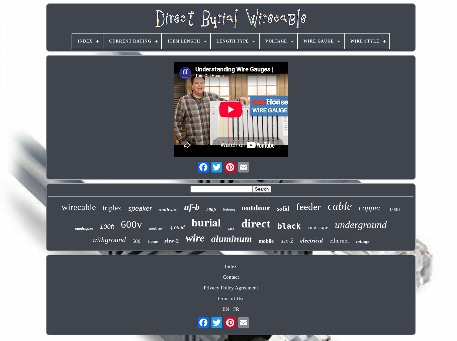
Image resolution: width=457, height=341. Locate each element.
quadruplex (84, 228)
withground (109, 239)
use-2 (286, 240)
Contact (231, 277)
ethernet (339, 240)
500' (137, 241)
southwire (168, 209)
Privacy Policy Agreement (231, 287)
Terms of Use (231, 298)
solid (283, 208)
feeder (308, 206)
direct (256, 223)
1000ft (394, 209)
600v (131, 224)
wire (195, 238)
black (289, 226)
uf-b (192, 207)
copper (370, 207)
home (153, 241)
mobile (266, 241)
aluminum (231, 238)
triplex (112, 208)
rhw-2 (171, 240)
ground (177, 227)
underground (361, 224)
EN (225, 309)
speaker (140, 208)
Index (231, 266)
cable (340, 206)
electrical (311, 240)
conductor (156, 228)
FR (236, 309)
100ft (107, 226)
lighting (229, 209)
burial (206, 222)
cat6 (231, 228)
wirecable (79, 207)
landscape (317, 227)
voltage (362, 241)
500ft (211, 209)
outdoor (256, 207)
